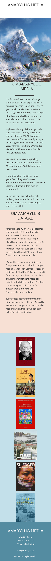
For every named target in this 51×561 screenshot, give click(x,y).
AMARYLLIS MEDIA (25, 5)
